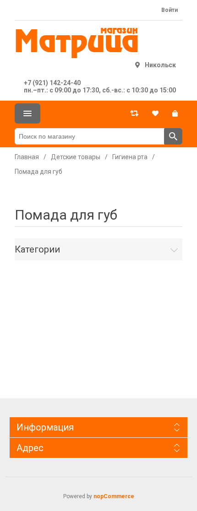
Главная (27, 157)
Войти (169, 10)
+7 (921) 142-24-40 (52, 82)
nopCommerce (113, 496)
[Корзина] (175, 113)
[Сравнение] (134, 113)
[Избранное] (155, 113)
